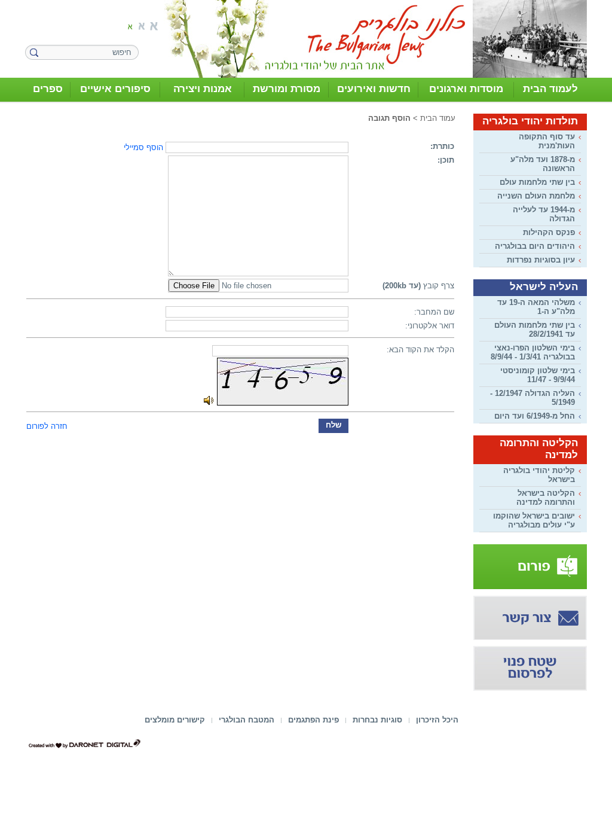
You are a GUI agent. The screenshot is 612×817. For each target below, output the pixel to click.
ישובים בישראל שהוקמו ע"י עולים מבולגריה (534, 520)
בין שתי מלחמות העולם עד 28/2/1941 (534, 330)
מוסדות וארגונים (466, 88)
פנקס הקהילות (549, 232)
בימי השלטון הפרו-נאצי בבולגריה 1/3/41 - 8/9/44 (533, 352)
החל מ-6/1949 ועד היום (534, 415)
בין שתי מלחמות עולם (537, 182)
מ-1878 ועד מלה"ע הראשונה (542, 164)
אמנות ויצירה (202, 88)
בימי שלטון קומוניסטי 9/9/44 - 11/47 (537, 375)
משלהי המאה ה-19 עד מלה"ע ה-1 (536, 307)
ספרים (48, 88)
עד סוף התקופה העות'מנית (547, 141)
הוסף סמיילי (143, 147)
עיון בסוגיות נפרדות (541, 259)
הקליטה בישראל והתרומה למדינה (545, 498)
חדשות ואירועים (374, 88)
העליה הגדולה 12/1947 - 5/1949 (532, 398)
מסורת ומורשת (286, 88)
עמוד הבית (437, 118)
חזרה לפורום (47, 426)
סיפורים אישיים (115, 88)
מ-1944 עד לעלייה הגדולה (544, 214)
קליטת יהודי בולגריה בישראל (539, 475)
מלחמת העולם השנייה (536, 195)
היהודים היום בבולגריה (535, 246)
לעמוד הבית (550, 88)
